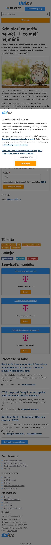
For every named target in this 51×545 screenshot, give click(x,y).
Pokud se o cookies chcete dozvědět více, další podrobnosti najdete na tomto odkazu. (22, 152)
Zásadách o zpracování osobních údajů (18, 139)
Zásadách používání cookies (15, 144)
